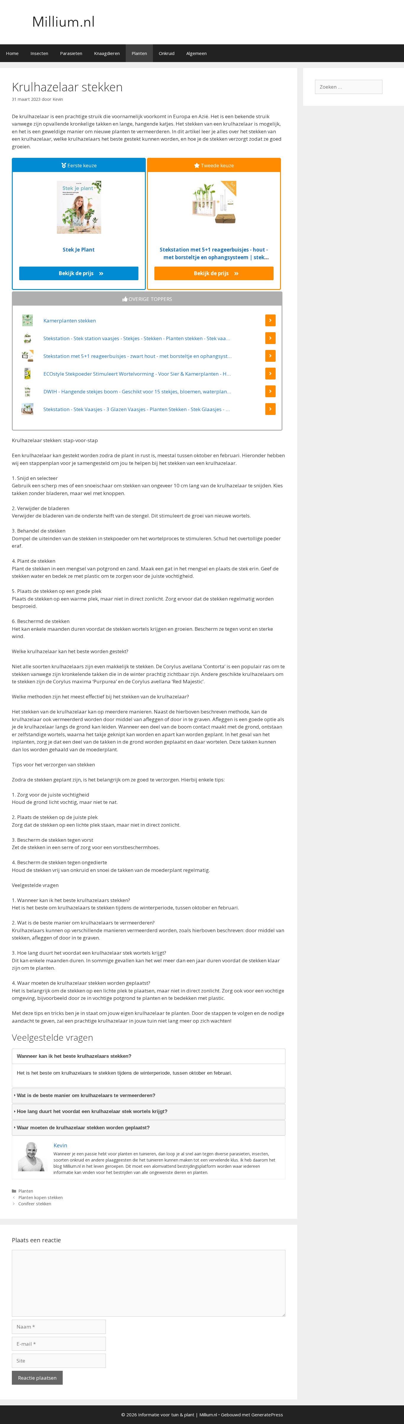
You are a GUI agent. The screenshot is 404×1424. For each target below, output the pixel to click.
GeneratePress (267, 1414)
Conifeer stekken (34, 1203)
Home (12, 53)
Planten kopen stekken (40, 1197)
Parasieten (71, 53)
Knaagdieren (107, 53)
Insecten (39, 53)
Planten (139, 53)
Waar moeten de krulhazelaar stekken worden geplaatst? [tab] (83, 1128)
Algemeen (196, 53)
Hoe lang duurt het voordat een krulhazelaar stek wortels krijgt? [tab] (92, 1111)
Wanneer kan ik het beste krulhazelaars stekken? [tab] (74, 1056)
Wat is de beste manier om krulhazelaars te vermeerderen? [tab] (86, 1095)
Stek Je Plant (79, 249)
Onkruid (166, 53)
